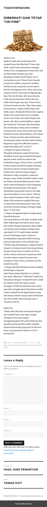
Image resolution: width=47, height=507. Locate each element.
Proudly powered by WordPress (31, 496)
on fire (6, 347)
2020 (38, 343)
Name (7, 408)
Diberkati (22, 345)
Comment (9, 374)
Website (7, 431)
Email (7, 420)
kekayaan (30, 345)
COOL (32, 343)
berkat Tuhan (13, 345)
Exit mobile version (23, 504)
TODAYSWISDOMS (17, 8)
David (9, 343)
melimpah (38, 345)
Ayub (5, 345)
